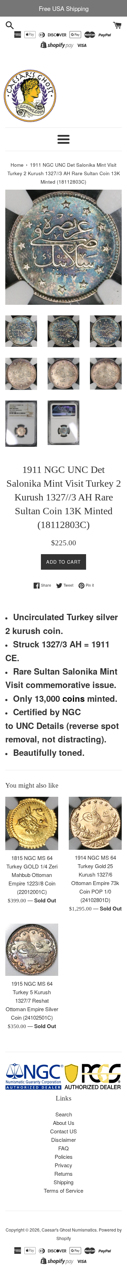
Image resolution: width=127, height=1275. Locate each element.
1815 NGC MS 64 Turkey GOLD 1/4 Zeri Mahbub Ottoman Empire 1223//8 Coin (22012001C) (32, 874)
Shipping (63, 1182)
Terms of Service (63, 1190)
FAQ (63, 1148)
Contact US (63, 1131)
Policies (64, 1156)
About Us (63, 1122)
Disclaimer (63, 1139)
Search (63, 1114)
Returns (63, 1173)
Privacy (63, 1165)
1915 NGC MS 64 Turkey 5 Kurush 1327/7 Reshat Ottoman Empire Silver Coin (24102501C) (32, 1000)
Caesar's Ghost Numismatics (69, 1230)
